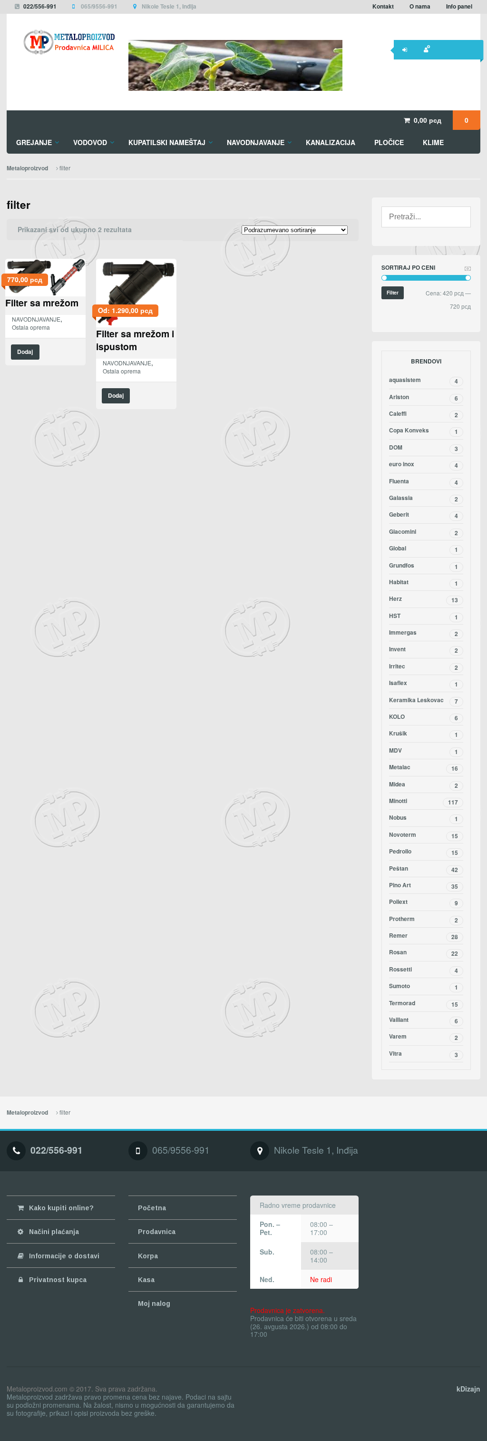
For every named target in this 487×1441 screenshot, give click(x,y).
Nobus (423, 818)
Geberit (423, 515)
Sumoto (423, 986)
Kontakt (383, 6)
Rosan (423, 953)
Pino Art (423, 886)
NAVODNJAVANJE (36, 319)
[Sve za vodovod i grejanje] (61, 42)
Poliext (423, 902)
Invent (423, 650)
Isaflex (423, 683)
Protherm (423, 919)
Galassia (423, 498)
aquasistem (423, 380)
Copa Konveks (423, 431)
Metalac (423, 768)
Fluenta (423, 482)
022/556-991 (40, 6)
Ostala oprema (31, 327)
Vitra (423, 1054)
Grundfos (423, 566)
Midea (423, 785)
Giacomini (423, 532)
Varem (423, 1037)
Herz (423, 599)
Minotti (423, 801)
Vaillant (423, 1020)
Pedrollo (423, 852)
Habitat (423, 583)
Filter (393, 292)
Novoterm (423, 835)
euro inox (423, 465)
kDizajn (468, 1388)
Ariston (423, 397)
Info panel (459, 6)
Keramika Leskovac (423, 701)
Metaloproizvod (27, 168)
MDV (423, 751)
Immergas (423, 633)
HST (423, 616)
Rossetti (423, 970)
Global (423, 549)
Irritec (423, 667)
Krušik (423, 734)
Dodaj (25, 352)
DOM (423, 448)
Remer (423, 936)
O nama (419, 6)
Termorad (423, 1004)
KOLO (423, 717)
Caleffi (423, 414)
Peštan (423, 869)
